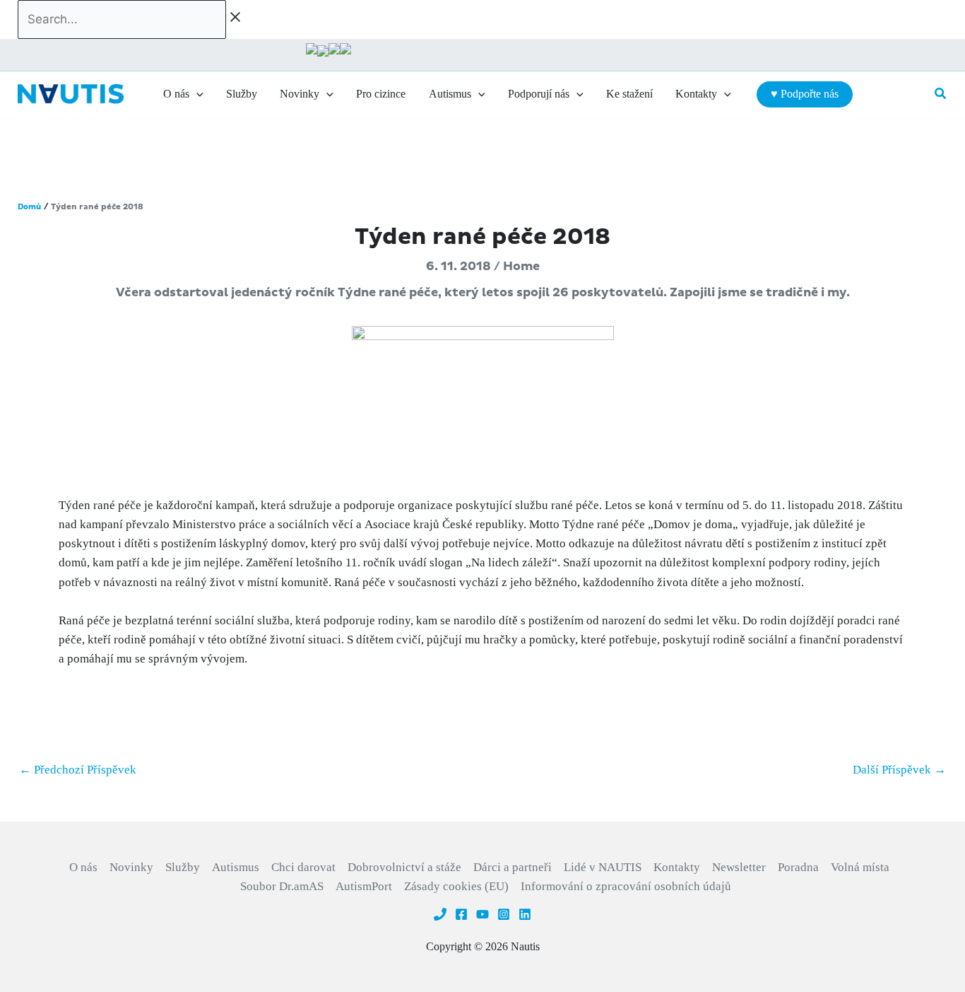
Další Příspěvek (899, 770)
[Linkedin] (525, 914)
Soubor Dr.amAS (282, 886)
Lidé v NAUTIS (602, 867)
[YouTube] (482, 914)
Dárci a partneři (512, 867)
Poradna (798, 867)
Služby (182, 867)
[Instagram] (503, 914)
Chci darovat (303, 867)
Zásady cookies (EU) (456, 886)
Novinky (131, 867)
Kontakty (676, 867)
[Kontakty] (440, 914)
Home (521, 266)
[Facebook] (461, 914)
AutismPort (364, 886)
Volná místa (860, 867)
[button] (196, 94)
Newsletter (739, 867)
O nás (83, 867)
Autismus (235, 867)
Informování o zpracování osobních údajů (626, 886)
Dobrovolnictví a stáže (404, 867)
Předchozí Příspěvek (77, 770)
